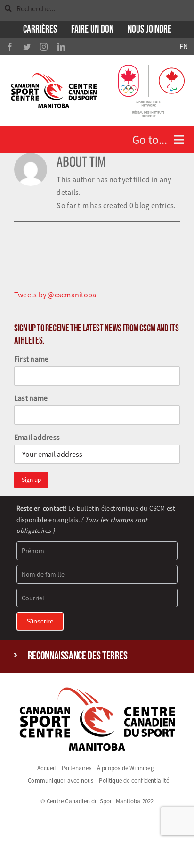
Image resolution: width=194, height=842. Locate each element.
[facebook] (10, 47)
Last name (31, 398)
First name (31, 358)
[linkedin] (61, 47)
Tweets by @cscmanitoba (55, 294)
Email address (37, 437)
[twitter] (27, 47)
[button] (97, 656)
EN (183, 46)
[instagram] (44, 47)
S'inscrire (40, 621)
